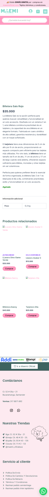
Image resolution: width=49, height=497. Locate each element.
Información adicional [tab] (13, 199)
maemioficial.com (11, 5)
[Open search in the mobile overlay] (24, 20)
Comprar (9, 315)
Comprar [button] (9, 268)
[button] (45, 11)
